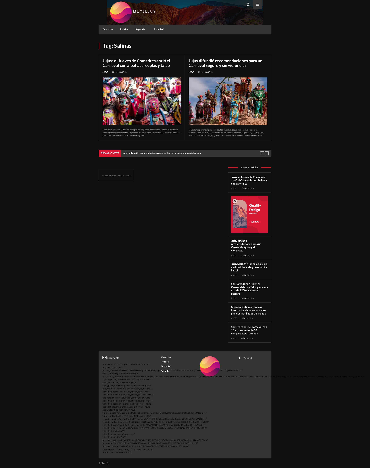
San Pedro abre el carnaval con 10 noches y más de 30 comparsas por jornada (249, 330)
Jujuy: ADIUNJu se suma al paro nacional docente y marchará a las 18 (249, 267)
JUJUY (105, 72)
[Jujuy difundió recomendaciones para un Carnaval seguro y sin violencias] (228, 101)
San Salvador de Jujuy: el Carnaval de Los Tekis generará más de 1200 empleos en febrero (249, 288)
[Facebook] (239, 358)
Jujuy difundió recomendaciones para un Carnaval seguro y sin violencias (225, 63)
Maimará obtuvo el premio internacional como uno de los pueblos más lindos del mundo (248, 310)
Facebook (248, 358)
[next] (267, 153)
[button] (248, 4)
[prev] (262, 153)
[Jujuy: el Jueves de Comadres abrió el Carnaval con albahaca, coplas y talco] (142, 101)
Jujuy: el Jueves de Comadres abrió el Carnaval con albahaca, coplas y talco (136, 63)
